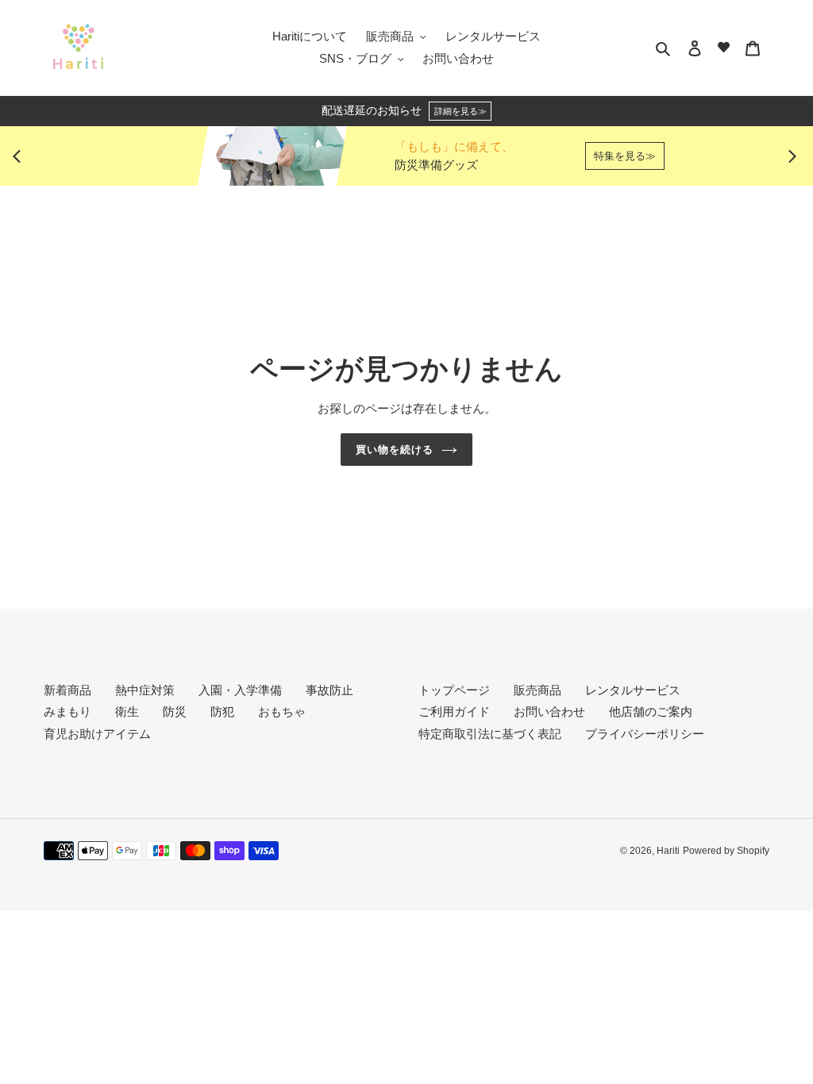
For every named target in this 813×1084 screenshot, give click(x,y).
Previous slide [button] (21, 156)
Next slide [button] (792, 156)
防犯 (222, 711)
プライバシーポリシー (644, 733)
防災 (175, 711)
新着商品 (67, 690)
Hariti (668, 850)
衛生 (127, 711)
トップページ (454, 690)
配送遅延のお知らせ (404, 111)
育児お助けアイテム (97, 733)
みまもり (67, 711)
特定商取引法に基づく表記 (489, 733)
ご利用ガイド (454, 711)
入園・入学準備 (240, 690)
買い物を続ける (394, 450)
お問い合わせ (549, 711)
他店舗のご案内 (650, 711)
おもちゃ (282, 711)
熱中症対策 (145, 690)
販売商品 (537, 690)
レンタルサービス (632, 690)
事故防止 (329, 690)
